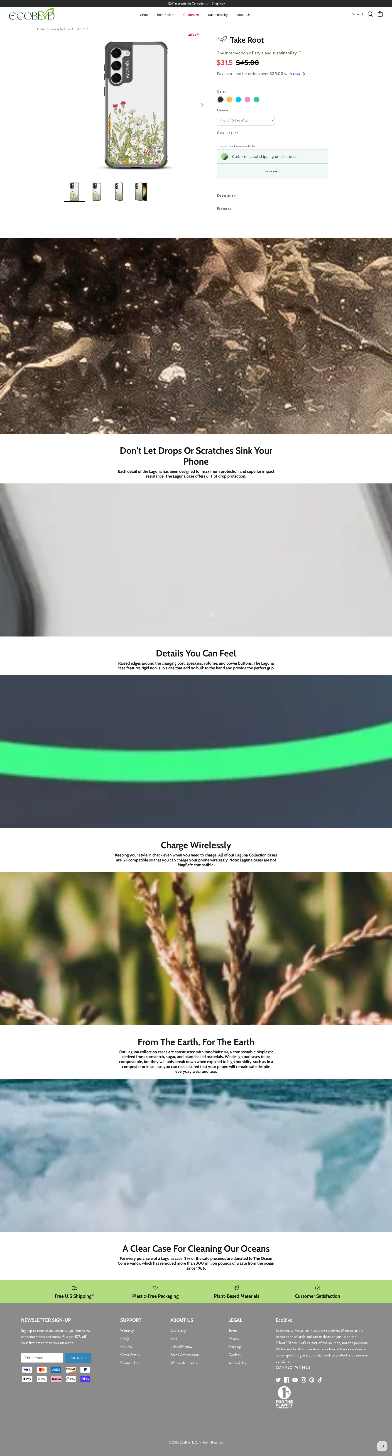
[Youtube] (295, 1380)
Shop (144, 15)
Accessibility (237, 1363)
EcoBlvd (185, 1442)
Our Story (178, 1330)
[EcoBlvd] (31, 14)
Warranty (127, 1330)
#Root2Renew (181, 1346)
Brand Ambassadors (185, 1354)
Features (224, 208)
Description (226, 195)
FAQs (125, 1338)
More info (272, 171)
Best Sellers (165, 15)
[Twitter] (278, 1380)
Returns (126, 1346)
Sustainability (218, 15)
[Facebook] (286, 1380)
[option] (135, 105)
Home (41, 29)
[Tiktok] (320, 1380)
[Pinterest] (311, 1380)
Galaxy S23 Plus (61, 29)
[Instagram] (303, 1380)
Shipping (234, 1346)
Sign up (78, 1358)
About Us (243, 15)
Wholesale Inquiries (184, 1363)
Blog (173, 1338)
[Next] (202, 105)
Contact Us (129, 1363)
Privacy (233, 1338)
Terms (232, 1330)
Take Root (81, 29)
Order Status (130, 1354)
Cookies (234, 1354)
